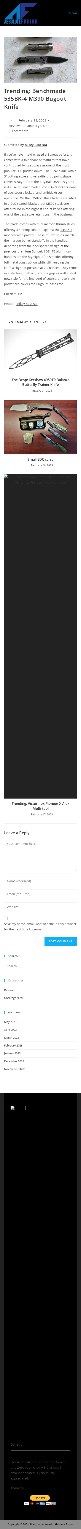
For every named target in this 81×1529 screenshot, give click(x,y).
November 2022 (14, 1069)
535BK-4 (37, 198)
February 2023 (13, 1045)
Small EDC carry (41, 459)
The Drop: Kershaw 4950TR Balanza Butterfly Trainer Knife (41, 382)
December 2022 (14, 1061)
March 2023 (11, 1038)
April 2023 (10, 1030)
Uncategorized (38, 126)
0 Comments (18, 131)
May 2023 (10, 1022)
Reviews (15, 126)
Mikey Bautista (36, 145)
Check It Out (13, 294)
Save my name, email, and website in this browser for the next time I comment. (40, 926)
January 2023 (12, 1053)
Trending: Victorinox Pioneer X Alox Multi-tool (41, 806)
